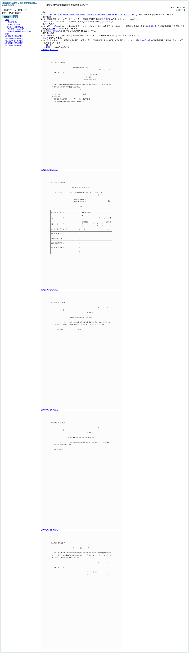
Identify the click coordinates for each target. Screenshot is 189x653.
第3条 (49, 40)
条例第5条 (56, 31)
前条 (56, 26)
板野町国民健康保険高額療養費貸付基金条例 (97, 15)
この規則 (50, 15)
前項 (45, 21)
